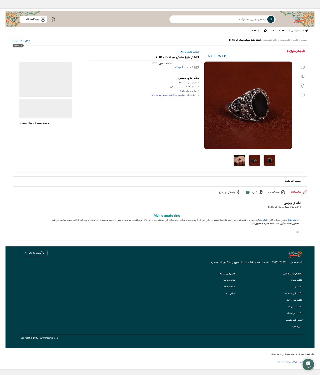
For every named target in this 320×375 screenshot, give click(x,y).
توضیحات (295, 192)
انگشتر (295, 40)
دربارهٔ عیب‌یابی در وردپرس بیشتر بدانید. (295, 361)
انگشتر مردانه (285, 40)
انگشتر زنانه (297, 286)
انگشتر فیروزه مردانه (293, 293)
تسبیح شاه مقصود (294, 320)
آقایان (181, 91)
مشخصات (273, 192)
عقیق (265, 220)
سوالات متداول (228, 286)
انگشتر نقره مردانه (294, 313)
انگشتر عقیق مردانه (270, 40)
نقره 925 (182, 82)
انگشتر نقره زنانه (295, 306)
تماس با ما (230, 293)
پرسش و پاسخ (227, 192)
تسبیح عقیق (297, 326)
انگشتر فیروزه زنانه (294, 300)
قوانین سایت (229, 280)
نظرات (252, 192)
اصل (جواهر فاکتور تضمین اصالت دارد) (168, 95)
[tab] (298, 193)
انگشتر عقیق (293, 220)
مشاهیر (304, 40)
